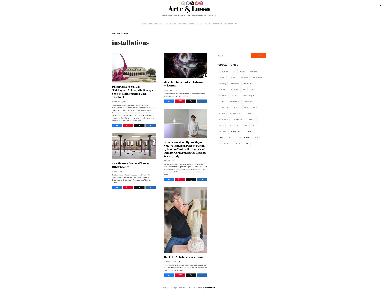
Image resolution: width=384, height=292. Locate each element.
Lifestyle (182, 24)
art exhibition (257, 78)
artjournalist (223, 95)
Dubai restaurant (238, 119)
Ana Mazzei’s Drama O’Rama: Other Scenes (130, 165)
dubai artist (250, 113)
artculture (253, 72)
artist (244, 89)
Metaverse (229, 24)
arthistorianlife (248, 84)
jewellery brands (236, 131)
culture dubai (248, 102)
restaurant (238, 143)
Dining (246, 107)
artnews (234, 95)
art (234, 72)
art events (244, 78)
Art (166, 24)
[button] (381, 6)
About (143, 24)
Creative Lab (217, 24)
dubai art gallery (235, 113)
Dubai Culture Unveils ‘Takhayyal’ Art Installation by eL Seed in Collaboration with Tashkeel (133, 92)
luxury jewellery (244, 137)
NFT (256, 137)
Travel (207, 24)
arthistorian (235, 84)
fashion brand (233, 125)
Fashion (173, 24)
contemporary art (248, 95)
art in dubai (222, 89)
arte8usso (233, 78)
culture (221, 102)
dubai (255, 107)
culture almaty (234, 102)
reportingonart (224, 143)
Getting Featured (155, 24)
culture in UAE (223, 107)
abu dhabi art (223, 72)
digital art (236, 107)
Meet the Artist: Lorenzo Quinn (184, 257)
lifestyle (221, 137)
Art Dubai (222, 78)
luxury (231, 137)
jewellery (222, 131)
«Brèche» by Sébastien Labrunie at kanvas (184, 83)
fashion (221, 125)
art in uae (234, 89)
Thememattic (210, 287)
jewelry (250, 131)
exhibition (252, 119)
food (245, 125)
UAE (247, 143)
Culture (191, 24)
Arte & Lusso (189, 8)
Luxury (199, 24)
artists (253, 89)
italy (253, 125)
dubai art (222, 113)
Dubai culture (223, 119)
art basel (243, 72)
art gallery (222, 84)
